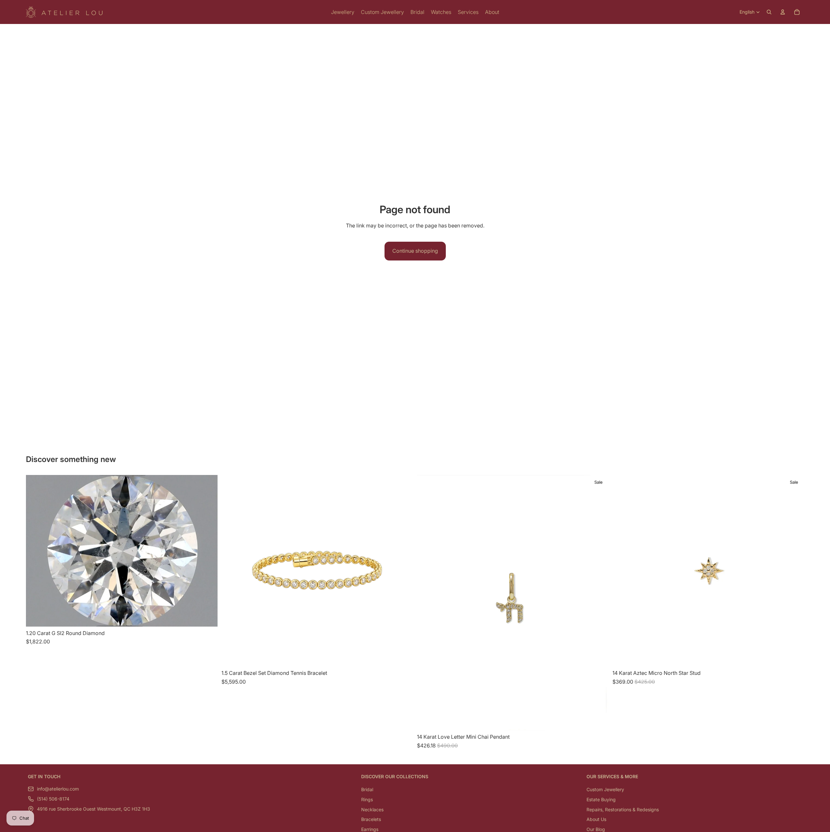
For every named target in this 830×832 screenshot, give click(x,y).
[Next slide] (794, 571)
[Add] (207, 616)
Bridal (367, 789)
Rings (367, 799)
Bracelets (371, 819)
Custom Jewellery (605, 789)
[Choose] (403, 657)
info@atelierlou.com (58, 789)
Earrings (369, 829)
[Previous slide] (622, 571)
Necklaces (372, 809)
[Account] (783, 12)
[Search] (769, 12)
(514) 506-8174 (53, 799)
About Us (596, 819)
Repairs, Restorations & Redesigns (623, 809)
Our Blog (596, 829)
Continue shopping (415, 251)
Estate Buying (601, 799)
